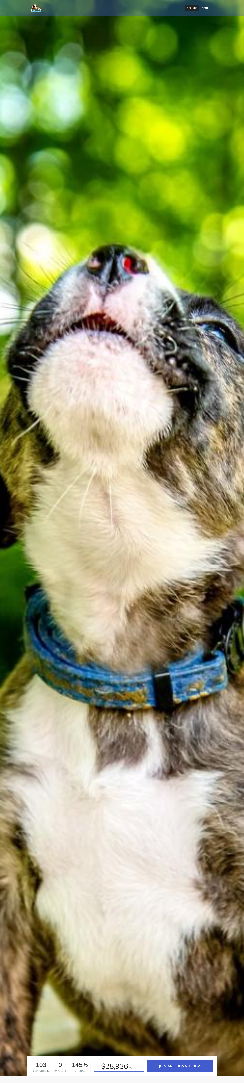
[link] (36, 8)
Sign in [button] (205, 8)
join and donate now (180, 1066)
